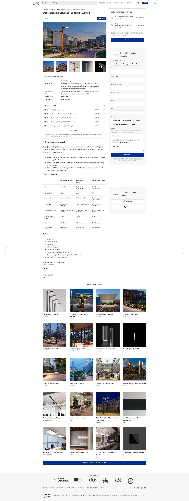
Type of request (116, 61)
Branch (113, 117)
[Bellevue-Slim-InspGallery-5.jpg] (74, 66)
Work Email (114, 76)
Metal (44, 271)
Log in (138, 3)
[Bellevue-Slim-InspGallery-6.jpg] (100, 66)
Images (128, 3)
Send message (127, 155)
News (123, 3)
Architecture (116, 120)
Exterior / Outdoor (48, 264)
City (112, 101)
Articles (108, 3)
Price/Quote (116, 64)
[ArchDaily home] (36, 3)
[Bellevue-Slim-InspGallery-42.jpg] (48, 66)
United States (58, 77)
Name (113, 68)
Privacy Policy (75, 135)
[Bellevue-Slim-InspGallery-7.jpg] (61, 66)
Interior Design (127, 120)
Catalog (125, 64)
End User (138, 120)
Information (134, 64)
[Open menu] (154, 2)
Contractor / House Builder (121, 124)
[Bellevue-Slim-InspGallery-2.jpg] (87, 66)
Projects (102, 3)
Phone (113, 109)
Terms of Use (68, 135)
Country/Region (116, 92)
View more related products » (94, 463)
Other (133, 124)
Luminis (86, 13)
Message (113, 128)
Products (116, 3)
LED (44, 277)
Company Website (116, 84)
